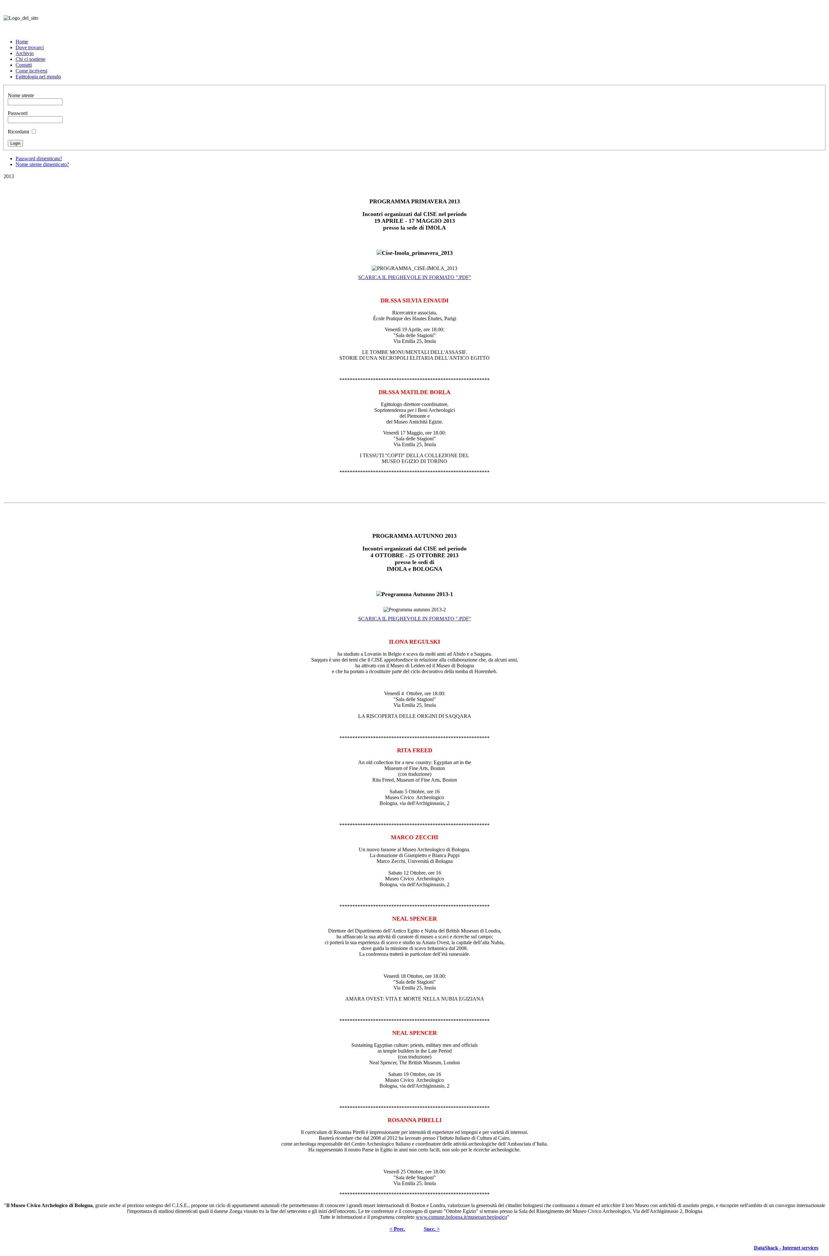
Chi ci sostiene (30, 59)
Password (18, 113)
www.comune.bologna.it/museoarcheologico (461, 1217)
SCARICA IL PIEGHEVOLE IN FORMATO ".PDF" (414, 277)
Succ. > (432, 1229)
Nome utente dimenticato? (42, 164)
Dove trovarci (30, 47)
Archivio (25, 53)
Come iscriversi (31, 71)
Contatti (24, 65)
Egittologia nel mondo (38, 76)
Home (22, 41)
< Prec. (397, 1229)
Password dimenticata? (39, 158)
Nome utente (21, 95)
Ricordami (18, 131)
